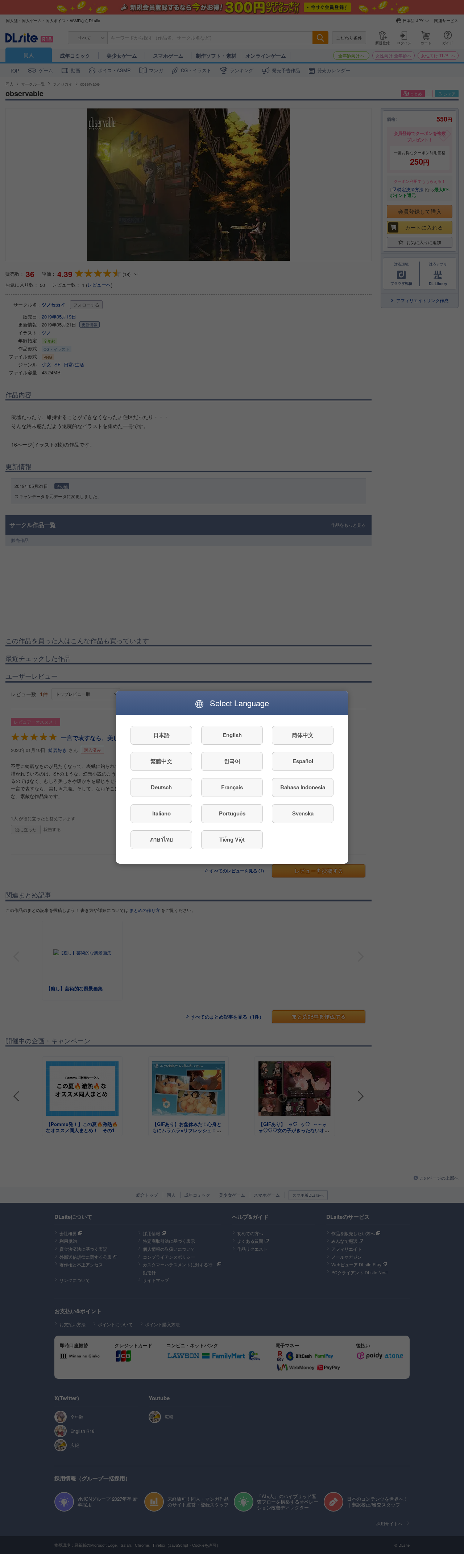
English (232, 735)
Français (232, 787)
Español (303, 761)
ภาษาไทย (161, 839)
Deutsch (161, 787)
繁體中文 (161, 761)
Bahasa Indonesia (302, 787)
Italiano (161, 813)
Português (232, 813)
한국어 (232, 761)
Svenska (303, 813)
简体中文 (303, 735)
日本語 (161, 735)
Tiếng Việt (232, 839)
